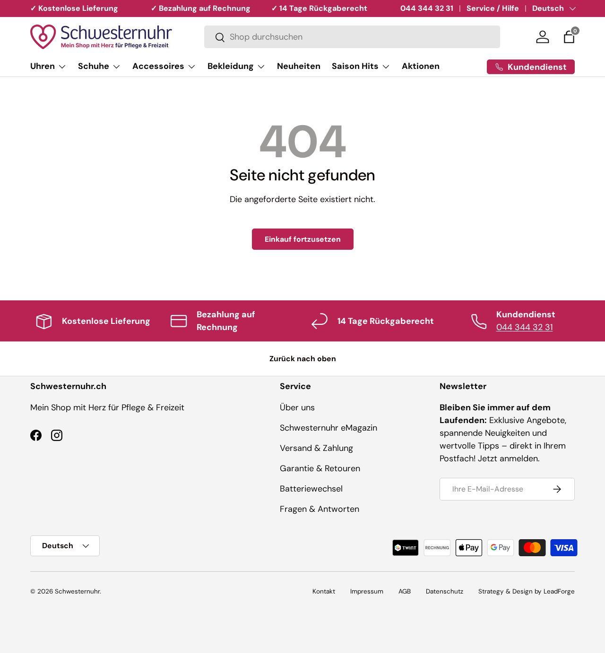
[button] (569, 36)
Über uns (297, 407)
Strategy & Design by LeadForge (526, 591)
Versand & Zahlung (316, 448)
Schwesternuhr (77, 591)
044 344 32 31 (426, 8)
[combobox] (352, 37)
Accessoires (158, 66)
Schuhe (93, 66)
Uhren (42, 66)
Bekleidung (230, 66)
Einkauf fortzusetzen (303, 239)
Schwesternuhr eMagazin (328, 427)
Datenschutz (444, 591)
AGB (404, 591)
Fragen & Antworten (319, 509)
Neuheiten (298, 66)
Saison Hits (355, 66)
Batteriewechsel (311, 488)
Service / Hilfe (493, 8)
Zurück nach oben (302, 359)
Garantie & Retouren (320, 468)
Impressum (366, 591)
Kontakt (323, 591)
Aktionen (421, 66)
